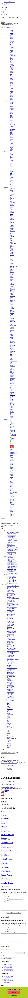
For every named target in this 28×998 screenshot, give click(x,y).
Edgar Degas (10, 656)
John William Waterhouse (13, 651)
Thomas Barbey (11, 601)
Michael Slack (10, 590)
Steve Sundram (10, 624)
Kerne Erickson (11, 672)
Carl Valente (10, 605)
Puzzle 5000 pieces (11, 571)
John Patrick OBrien (12, 607)
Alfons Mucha (10, 628)
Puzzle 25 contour (11, 535)
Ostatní (8, 733)
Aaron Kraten (10, 597)
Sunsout (9, 743)
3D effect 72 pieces (11, 579)
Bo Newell (9, 615)
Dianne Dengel (10, 603)
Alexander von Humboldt (13, 659)
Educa (8, 713)
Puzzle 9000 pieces (8, 980)
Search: (2, 750)
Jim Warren (9, 627)
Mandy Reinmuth (11, 686)
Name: (7, 897)
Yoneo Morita (10, 655)
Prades (8, 666)
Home (2, 763)
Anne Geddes (10, 625)
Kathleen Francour (11, 631)
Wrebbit (9, 745)
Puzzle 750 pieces (11, 562)
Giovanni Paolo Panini (12, 604)
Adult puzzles (7, 100)
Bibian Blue (10, 687)
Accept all (14, 992)
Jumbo (8, 721)
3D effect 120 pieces (12, 580)
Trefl (8, 744)
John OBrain (10, 685)
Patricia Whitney (11, 612)
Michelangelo (10, 621)
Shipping (6, 4)
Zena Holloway (11, 645)
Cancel (6, 917)
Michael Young (10, 600)
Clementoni (10, 709)
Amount (3, 800)
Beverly (9, 704)
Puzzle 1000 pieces (11, 563)
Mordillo (9, 644)
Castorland (9, 707)
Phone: (7, 900)
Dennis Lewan (10, 697)
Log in (5, 9)
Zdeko (8, 747)
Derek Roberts (10, 675)
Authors (6, 187)
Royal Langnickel (11, 738)
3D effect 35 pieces (11, 576)
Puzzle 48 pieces (11, 536)
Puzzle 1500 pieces (11, 567)
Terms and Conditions (9, 2)
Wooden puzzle (10, 546)
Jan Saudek (9, 658)
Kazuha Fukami (11, 652)
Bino (8, 706)
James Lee (9, 665)
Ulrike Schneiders (11, 632)
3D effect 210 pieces (12, 581)
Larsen (8, 724)
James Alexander (11, 676)
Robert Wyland (10, 634)
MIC (8, 730)
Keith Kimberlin (11, 670)
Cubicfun (9, 710)
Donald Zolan (10, 692)
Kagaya (9, 678)
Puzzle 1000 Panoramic (12, 564)
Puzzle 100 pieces (11, 552)
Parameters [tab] (6, 804)
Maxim (8, 728)
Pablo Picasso (10, 680)
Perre (8, 734)
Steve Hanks (10, 611)
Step (8, 741)
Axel (8, 703)
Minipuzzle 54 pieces (12, 540)
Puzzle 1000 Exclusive (12, 566)
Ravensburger (10, 735)
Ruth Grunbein (10, 591)
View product (4, 822)
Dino (8, 711)
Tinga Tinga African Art (13, 598)
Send (2, 917)
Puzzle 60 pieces (11, 542)
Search (2, 13)
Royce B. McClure (11, 648)
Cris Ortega (10, 641)
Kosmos (9, 723)
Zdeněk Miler (10, 622)
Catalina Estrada (11, 669)
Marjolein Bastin (11, 639)
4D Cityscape (10, 700)
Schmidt (9, 740)
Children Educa (11, 545)
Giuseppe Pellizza (11, 587)
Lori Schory (10, 690)
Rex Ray (9, 588)
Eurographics (10, 714)
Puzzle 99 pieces (11, 550)
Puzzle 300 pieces (11, 554)
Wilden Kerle (10, 638)
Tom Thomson (10, 662)
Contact (6, 3)
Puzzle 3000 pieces (11, 570)
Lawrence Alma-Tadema (13, 586)
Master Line (10, 727)
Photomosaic (7, 982)
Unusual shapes (11, 557)
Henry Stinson (10, 595)
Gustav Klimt (10, 661)
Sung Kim (9, 663)
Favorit (8, 719)
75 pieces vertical (11, 559)
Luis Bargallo (10, 610)
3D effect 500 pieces (12, 583)
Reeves (8, 737)
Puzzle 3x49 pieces (11, 539)
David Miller (10, 693)
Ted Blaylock (10, 694)
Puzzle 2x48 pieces (11, 538)
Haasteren (9, 636)
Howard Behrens (11, 646)
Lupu (8, 726)
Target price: (7, 901)
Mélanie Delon (10, 642)
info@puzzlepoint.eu (9, 957)
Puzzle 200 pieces (11, 553)
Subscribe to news (20, 952)
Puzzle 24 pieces (8, 964)
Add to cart (3, 801)
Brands (5, 419)
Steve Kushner (10, 696)
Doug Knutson (10, 689)
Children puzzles (8, 27)
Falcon (8, 716)
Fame (8, 717)
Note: (14, 903)
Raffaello (9, 679)
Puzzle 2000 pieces (11, 569)
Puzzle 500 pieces (11, 560)
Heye (8, 720)
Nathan (8, 731)
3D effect (6, 151)
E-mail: (7, 898)
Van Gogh (9, 617)
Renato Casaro (10, 635)
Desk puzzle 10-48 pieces (13, 532)
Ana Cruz (9, 682)
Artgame (9, 702)
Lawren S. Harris (11, 653)
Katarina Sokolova (11, 649)
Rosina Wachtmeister (12, 668)
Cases (8, 543)
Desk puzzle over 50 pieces (13, 547)
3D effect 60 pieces (11, 577)
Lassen (8, 620)
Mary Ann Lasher (11, 594)
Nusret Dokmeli (11, 614)
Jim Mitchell (10, 673)
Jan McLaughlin (11, 608)
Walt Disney (10, 618)
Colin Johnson (10, 593)
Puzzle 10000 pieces (12, 573)
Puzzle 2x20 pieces (11, 533)
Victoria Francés (11, 629)
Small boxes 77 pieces (12, 549)
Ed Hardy (9, 683)
